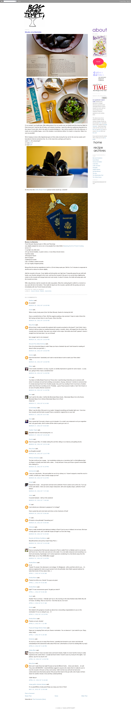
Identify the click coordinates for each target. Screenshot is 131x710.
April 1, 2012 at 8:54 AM (38, 573)
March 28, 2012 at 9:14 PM (39, 478)
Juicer (30, 495)
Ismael (31, 482)
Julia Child (35, 291)
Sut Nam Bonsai (97, 171)
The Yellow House (97, 177)
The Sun (95, 173)
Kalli (30, 377)
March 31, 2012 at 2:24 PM (39, 558)
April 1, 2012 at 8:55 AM (38, 592)
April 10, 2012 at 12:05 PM (38, 659)
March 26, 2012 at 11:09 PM (39, 373)
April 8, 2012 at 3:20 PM (38, 646)
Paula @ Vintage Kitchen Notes (38, 628)
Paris (42, 291)
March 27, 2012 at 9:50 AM (39, 426)
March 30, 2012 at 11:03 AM (39, 543)
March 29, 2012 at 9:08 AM (39, 513)
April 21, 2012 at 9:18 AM (38, 680)
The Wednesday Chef (98, 175)
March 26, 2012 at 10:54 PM (39, 339)
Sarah (30, 309)
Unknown (31, 527)
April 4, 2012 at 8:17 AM (38, 603)
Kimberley (32, 639)
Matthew (31, 300)
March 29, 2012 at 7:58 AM (39, 500)
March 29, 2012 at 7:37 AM (39, 491)
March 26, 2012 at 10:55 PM (39, 350)
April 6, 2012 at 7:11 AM (38, 623)
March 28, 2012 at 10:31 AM (39, 444)
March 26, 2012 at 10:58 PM (39, 362)
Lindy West (95, 163)
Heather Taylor (33, 430)
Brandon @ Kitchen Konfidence (38, 538)
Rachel (31, 439)
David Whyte (96, 160)
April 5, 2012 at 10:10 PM (38, 614)
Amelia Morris (33, 562)
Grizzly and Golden (97, 161)
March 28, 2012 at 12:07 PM (39, 453)
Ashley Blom (32, 650)
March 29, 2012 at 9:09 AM (39, 522)
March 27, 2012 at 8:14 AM (39, 403)
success (48, 291)
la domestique (33, 407)
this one (95, 129)
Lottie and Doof (96, 165)
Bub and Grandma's (97, 158)
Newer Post (28, 696)
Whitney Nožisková (34, 457)
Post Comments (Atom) (39, 699)
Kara (30, 394)
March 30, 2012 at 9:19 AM (39, 534)
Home (56, 696)
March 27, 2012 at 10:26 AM (39, 435)
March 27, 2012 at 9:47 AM (39, 414)
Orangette (95, 167)
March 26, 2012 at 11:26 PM (39, 390)
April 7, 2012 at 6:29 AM (38, 634)
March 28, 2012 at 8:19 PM (39, 466)
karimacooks (32, 471)
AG (30, 504)
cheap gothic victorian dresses (37, 684)
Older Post (84, 696)
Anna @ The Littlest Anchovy (37, 344)
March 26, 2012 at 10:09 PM (39, 305)
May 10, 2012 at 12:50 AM (38, 689)
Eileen (30, 366)
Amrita (31, 607)
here (100, 123)
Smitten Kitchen (96, 169)
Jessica (31, 355)
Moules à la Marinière (33, 32)
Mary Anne (32, 325)
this (30, 141)
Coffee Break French (41, 189)
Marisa (31, 547)
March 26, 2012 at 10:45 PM (39, 320)
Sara (30, 419)
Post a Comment (29, 693)
